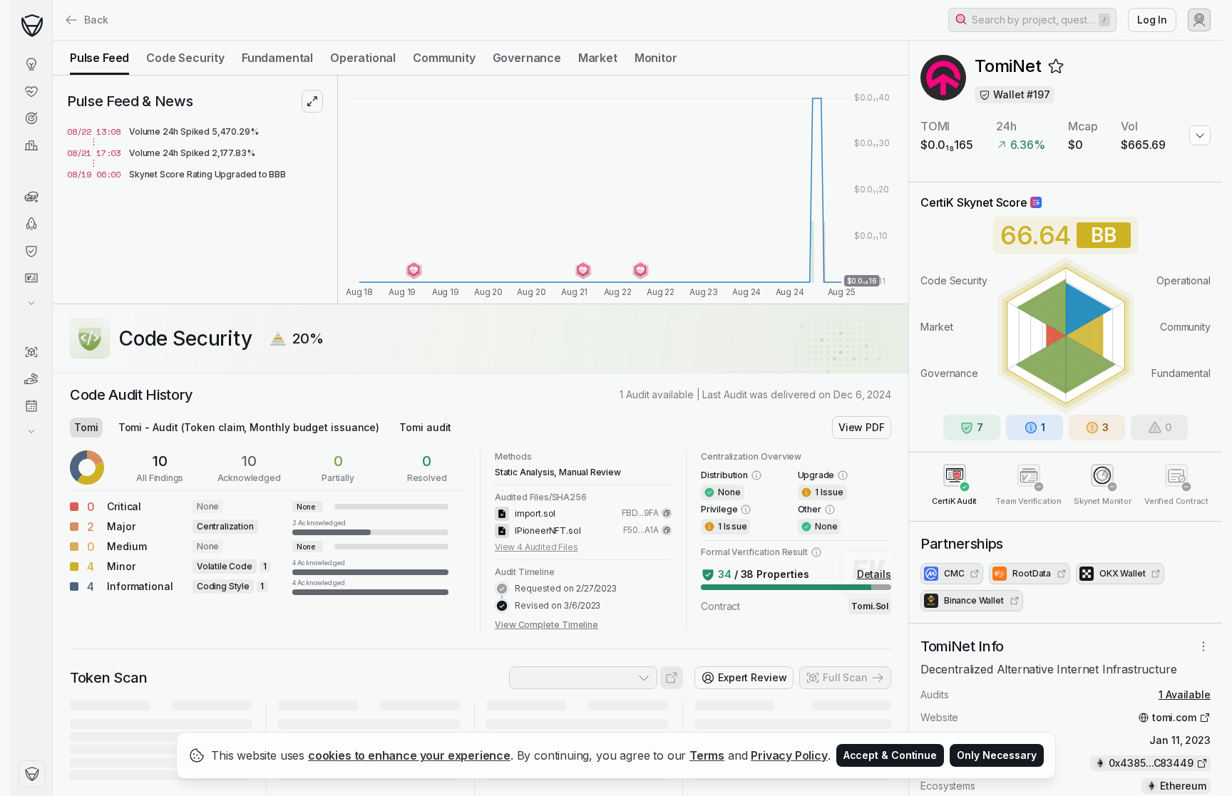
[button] (1032, 20)
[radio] (99, 58)
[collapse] (52, 40)
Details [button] (874, 574)
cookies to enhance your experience (409, 755)
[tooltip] (370, 526)
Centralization (225, 526)
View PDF (861, 427)
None (208, 506)
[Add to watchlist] (1055, 66)
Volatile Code (224, 566)
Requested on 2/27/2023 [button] (566, 588)
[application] (623, 190)
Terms (706, 755)
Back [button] (96, 20)
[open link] (671, 677)
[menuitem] (31, 64)
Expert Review (752, 677)
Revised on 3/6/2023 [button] (557, 605)
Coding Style (223, 586)
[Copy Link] (667, 513)
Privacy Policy (789, 755)
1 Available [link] (1185, 694)
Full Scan (845, 677)
